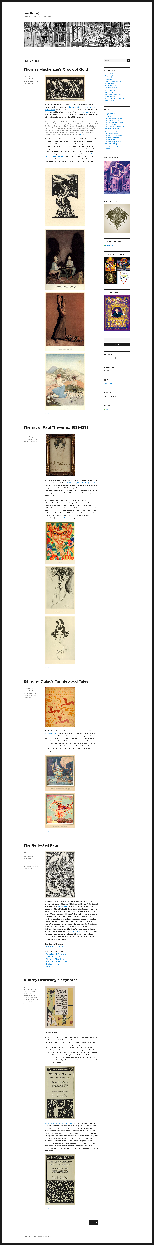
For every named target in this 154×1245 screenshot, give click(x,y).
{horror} (31, 993)
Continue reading (51, 414)
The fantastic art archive (112, 128)
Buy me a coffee (108, 384)
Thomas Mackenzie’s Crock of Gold (56, 69)
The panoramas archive (112, 139)
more (81, 134)
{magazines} (27, 858)
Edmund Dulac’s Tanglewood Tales (56, 681)
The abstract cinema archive (113, 119)
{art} (25, 79)
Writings (107, 149)
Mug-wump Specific (111, 76)
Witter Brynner (28, 443)
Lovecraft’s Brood (110, 100)
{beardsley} (30, 989)
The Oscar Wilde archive (112, 137)
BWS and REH (109, 93)
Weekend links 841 (110, 96)
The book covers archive (112, 124)
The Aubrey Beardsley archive (114, 122)
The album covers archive (112, 120)
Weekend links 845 (110, 74)
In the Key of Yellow (53, 956)
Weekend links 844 (110, 79)
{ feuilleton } (31, 13)
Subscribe (117, 344)
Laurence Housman (29, 864)
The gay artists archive (112, 130)
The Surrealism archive (112, 145)
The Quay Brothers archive (113, 141)
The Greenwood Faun (111, 87)
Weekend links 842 (110, 91)
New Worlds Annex (110, 117)
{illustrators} (35, 79)
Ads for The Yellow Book (55, 959)
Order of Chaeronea (78, 931)
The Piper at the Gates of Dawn (57, 961)
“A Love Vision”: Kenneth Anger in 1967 (116, 89)
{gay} (33, 437)
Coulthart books (109, 115)
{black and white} (32, 854)
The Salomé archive (111, 143)
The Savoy (35, 999)
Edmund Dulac (28, 693)
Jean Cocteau (28, 439)
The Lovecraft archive (111, 134)
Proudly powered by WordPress (42, 1236)
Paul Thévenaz (28, 441)
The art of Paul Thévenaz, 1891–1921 (56, 427)
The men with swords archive (113, 135)
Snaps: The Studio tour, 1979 (113, 94)
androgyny (27, 861)
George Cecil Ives (29, 863)
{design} (26, 993)
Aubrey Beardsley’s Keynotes (56, 954)
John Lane (33, 997)
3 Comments (27, 871)
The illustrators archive (54, 946)
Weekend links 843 (110, 85)
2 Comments (27, 85)
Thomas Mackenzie (29, 83)
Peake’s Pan (50, 966)
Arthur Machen (34, 861)
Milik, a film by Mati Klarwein (113, 81)
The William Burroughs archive (114, 147)
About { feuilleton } (110, 113)
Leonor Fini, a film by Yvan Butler (115, 98)
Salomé (34, 441)
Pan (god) (36, 81)
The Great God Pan (52, 964)
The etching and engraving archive (115, 126)
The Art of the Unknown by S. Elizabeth (116, 78)
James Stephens (28, 81)
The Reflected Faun (41, 845)
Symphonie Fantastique (112, 83)
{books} (29, 79)
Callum (65, 518)
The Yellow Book (28, 868)
